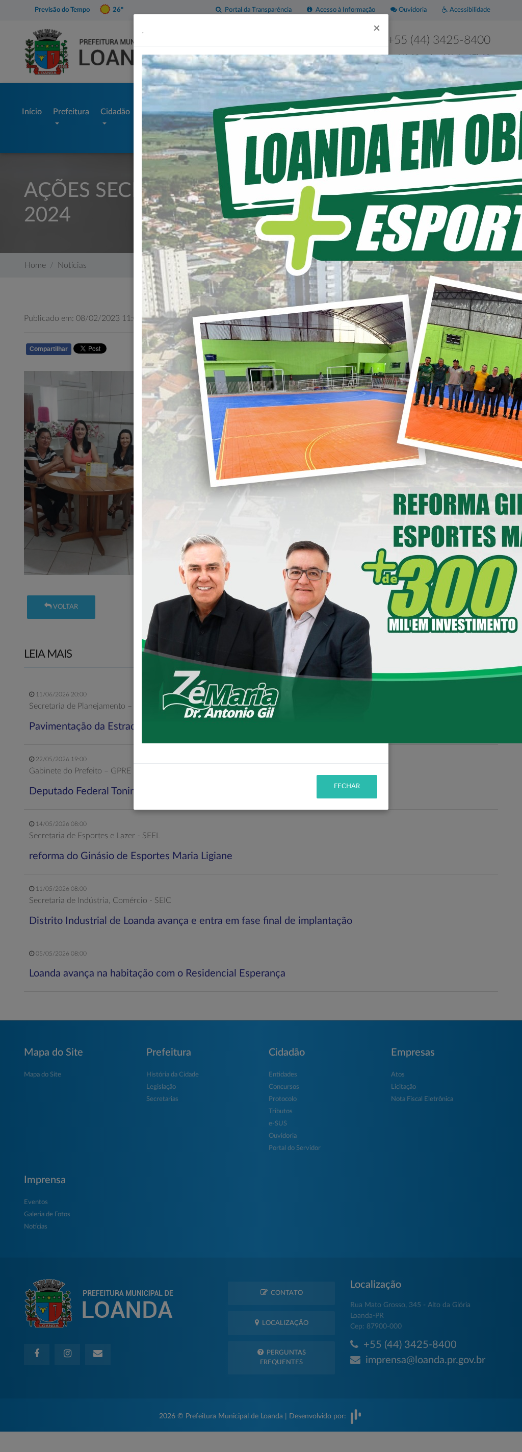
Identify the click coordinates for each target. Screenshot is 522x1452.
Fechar (347, 786)
